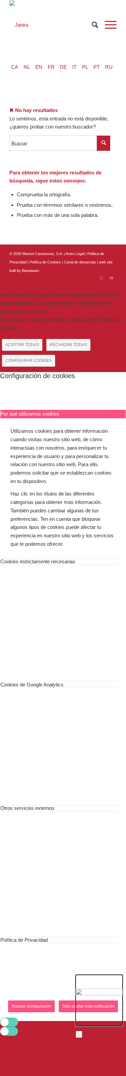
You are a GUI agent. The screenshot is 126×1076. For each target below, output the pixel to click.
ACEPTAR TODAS (22, 344)
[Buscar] (91, 24)
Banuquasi (30, 270)
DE (63, 67)
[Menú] (107, 24)
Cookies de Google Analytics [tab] (32, 684)
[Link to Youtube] (112, 278)
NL (27, 67)
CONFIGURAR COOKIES (28, 360)
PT (96, 67)
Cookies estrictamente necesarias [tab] (37, 561)
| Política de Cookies (45, 262)
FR (51, 67)
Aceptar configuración (31, 1006)
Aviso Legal (75, 254)
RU (109, 67)
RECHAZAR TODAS (68, 344)
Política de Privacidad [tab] (24, 940)
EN (38, 67)
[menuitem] (91, 24)
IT (74, 67)
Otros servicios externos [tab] (27, 808)
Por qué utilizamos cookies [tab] (29, 414)
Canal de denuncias (80, 262)
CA (14, 67)
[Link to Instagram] (101, 278)
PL (85, 67)
